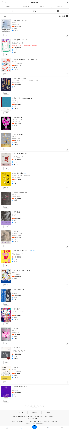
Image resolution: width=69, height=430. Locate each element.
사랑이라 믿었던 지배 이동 (34, 161)
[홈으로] (34, 427)
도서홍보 (52, 421)
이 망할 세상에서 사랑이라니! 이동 (34, 258)
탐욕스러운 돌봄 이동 (34, 297)
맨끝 (43, 406)
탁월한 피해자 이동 (34, 141)
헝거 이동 (34, 238)
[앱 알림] (62, 427)
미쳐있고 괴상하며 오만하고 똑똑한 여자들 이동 (34, 66)
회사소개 (39, 421)
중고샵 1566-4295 (37, 416)
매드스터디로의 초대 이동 (34, 86)
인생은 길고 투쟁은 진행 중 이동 (34, 277)
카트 (67, 2)
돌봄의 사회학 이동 (34, 180)
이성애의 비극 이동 (34, 124)
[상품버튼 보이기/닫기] (67, 36)
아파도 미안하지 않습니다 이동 (34, 394)
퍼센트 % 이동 (34, 374)
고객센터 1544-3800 (18, 416)
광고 (56, 421)
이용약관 (14, 421)
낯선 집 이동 (34, 336)
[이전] (2, 2)
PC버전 (35, 421)
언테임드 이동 (34, 316)
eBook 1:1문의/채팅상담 (49, 416)
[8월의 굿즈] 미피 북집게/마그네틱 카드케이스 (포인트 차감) (24, 45)
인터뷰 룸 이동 (34, 219)
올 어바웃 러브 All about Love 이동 (34, 105)
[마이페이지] (48, 427)
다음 (40, 406)
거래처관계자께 (46, 421)
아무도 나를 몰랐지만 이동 (34, 200)
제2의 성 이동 (34, 355)
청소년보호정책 (29, 421)
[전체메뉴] (7, 427)
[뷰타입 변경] (67, 16)
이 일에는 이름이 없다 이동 (34, 27)
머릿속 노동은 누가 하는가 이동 (34, 47)
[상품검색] (20, 427)
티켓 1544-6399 (28, 416)
